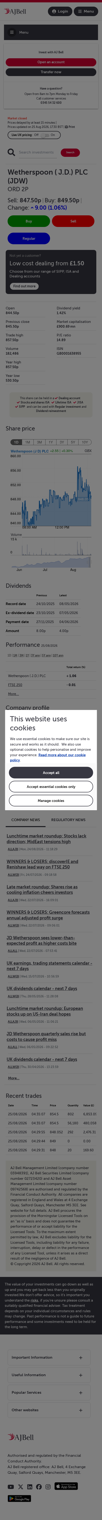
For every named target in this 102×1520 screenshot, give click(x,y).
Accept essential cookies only (51, 786)
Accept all (51, 772)
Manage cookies (51, 800)
